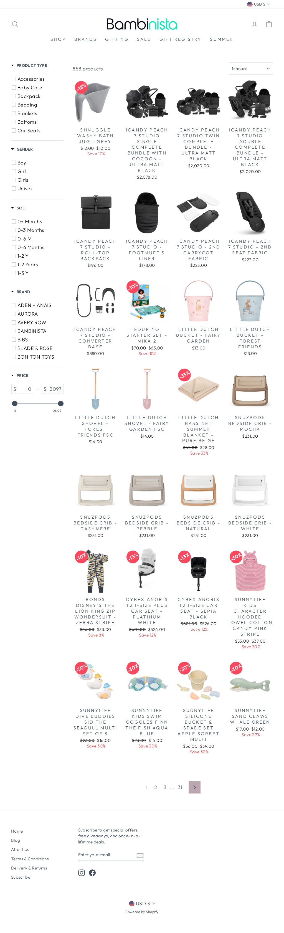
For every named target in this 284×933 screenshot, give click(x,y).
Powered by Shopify (141, 911)
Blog (15, 840)
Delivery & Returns (29, 868)
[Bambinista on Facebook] (92, 872)
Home (17, 831)
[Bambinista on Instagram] (81, 872)
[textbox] (24, 389)
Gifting (116, 39)
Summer (221, 39)
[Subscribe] (140, 855)
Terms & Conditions (30, 858)
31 (180, 787)
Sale (144, 39)
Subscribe (20, 877)
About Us (20, 849)
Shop (58, 39)
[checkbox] (38, 79)
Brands (85, 39)
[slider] (14, 403)
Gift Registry (180, 39)
